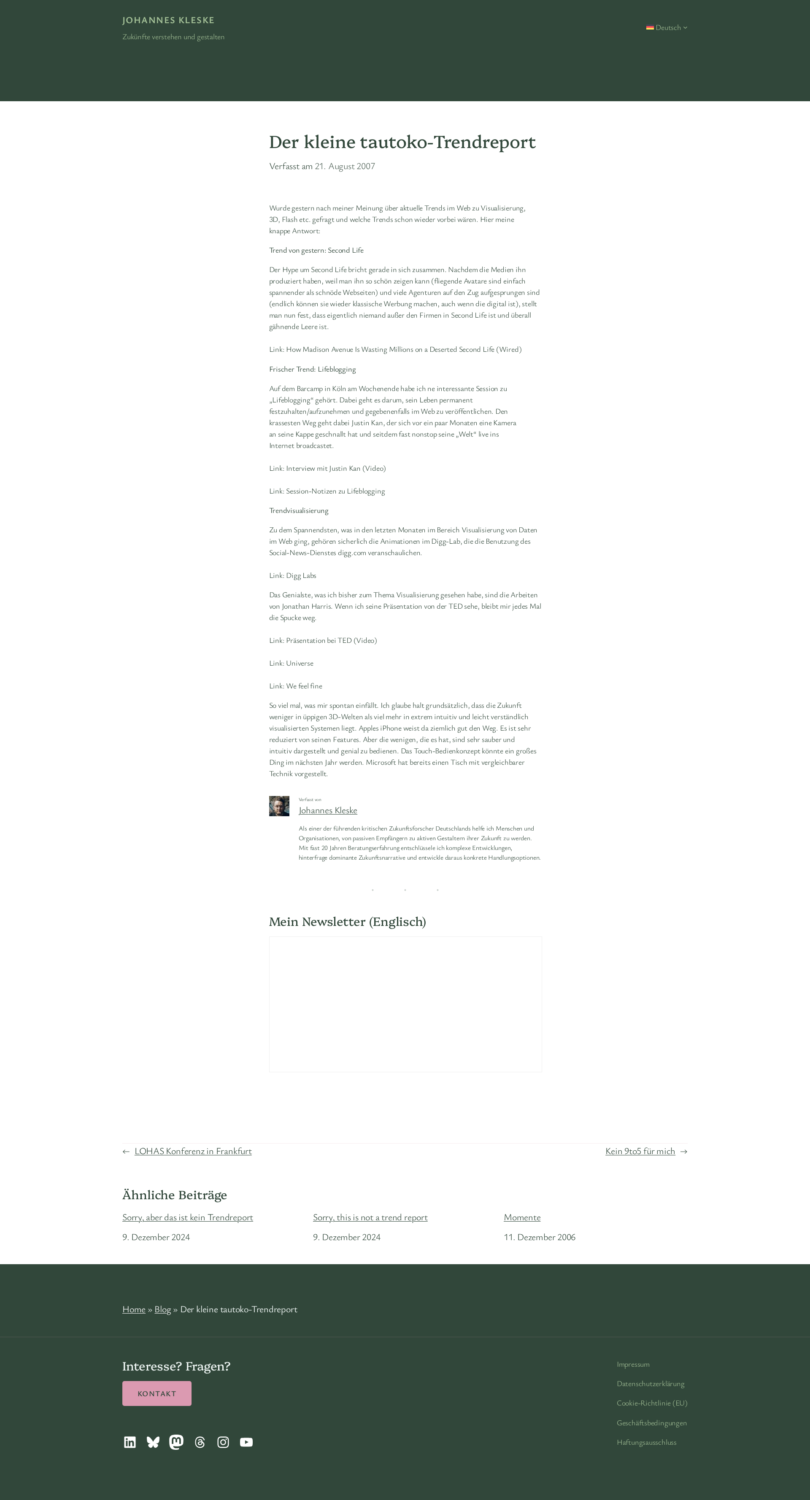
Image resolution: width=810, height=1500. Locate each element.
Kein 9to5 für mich (640, 1150)
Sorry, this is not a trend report (370, 1216)
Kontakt (157, 1393)
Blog (162, 1309)
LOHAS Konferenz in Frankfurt (193, 1150)
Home (134, 1309)
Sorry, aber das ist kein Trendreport (187, 1216)
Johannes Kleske (168, 19)
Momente (522, 1216)
